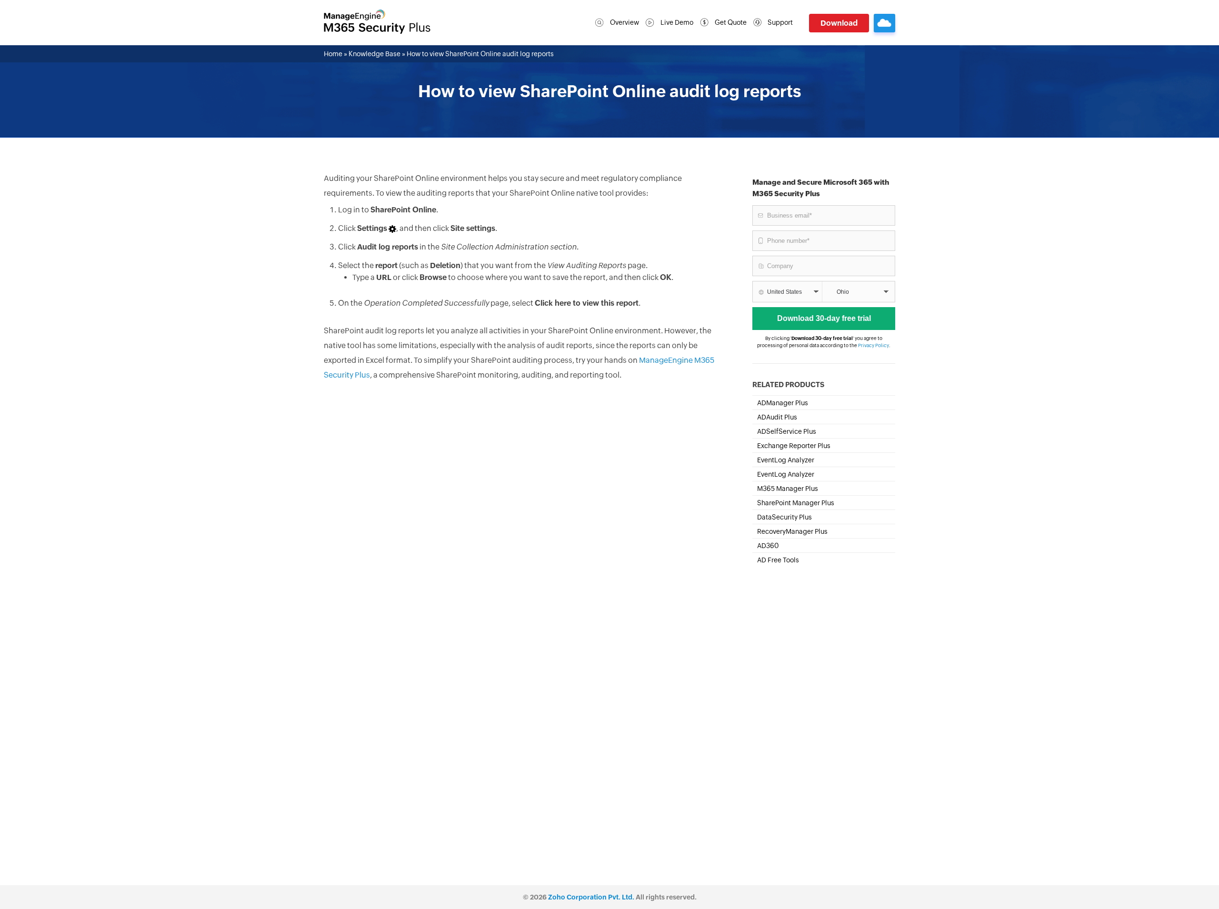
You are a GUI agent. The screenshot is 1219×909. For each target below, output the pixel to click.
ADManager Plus (782, 403)
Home (333, 54)
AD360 (768, 545)
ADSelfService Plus (786, 431)
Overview (624, 22)
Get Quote (731, 22)
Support (780, 22)
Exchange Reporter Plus (793, 446)
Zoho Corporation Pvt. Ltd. (591, 897)
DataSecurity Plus (784, 517)
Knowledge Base (374, 54)
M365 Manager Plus (787, 488)
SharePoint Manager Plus (795, 503)
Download (839, 23)
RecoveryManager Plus (792, 531)
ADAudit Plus (777, 417)
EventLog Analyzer (785, 460)
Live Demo (676, 22)
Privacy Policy (873, 345)
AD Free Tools (778, 560)
